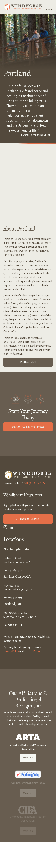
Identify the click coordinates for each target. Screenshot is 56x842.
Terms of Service (33, 651)
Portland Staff (28, 362)
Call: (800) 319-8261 (34, 483)
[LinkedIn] (11, 527)
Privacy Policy (11, 651)
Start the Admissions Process (28, 426)
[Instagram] (5, 527)
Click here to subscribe (28, 518)
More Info (28, 757)
